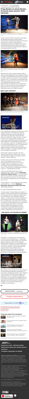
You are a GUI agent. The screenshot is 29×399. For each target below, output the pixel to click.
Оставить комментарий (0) (14, 296)
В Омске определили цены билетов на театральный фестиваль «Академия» (15, 325)
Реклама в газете (18, 345)
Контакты (4, 349)
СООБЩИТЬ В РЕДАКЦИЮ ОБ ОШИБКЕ (11, 351)
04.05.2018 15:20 (4, 5)
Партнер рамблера (13, 392)
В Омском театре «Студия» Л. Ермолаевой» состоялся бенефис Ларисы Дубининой (16, 334)
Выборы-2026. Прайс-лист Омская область (14, 347)
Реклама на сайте (6, 345)
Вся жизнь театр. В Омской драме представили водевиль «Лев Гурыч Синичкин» (17, 330)
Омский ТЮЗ (6, 70)
